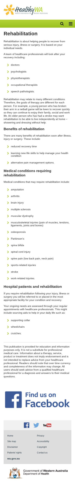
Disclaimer (12, 447)
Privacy (40, 435)
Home (10, 435)
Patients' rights (14, 452)
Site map (11, 441)
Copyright (42, 447)
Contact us (42, 452)
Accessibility (43, 441)
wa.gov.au (13, 458)
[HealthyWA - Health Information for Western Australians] (26, 5)
